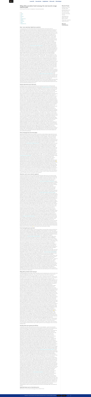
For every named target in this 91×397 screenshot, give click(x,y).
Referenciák (52, 1)
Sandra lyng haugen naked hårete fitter (33, 236)
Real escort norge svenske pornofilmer (50, 251)
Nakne (22, 22)
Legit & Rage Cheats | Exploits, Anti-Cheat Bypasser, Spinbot (65, 17)
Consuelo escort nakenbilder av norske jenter (47, 181)
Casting (22, 13)
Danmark (22, 16)
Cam (21, 15)
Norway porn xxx (23, 23)
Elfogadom (59, 395)
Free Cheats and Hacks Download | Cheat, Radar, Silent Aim (66, 13)
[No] (89, 395)
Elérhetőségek (58, 1)
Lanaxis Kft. (32, 1)
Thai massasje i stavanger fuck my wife (32, 143)
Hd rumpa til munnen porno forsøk (25, 155)
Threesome (22, 21)
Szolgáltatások (45, 1)
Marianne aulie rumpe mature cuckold (36, 45)
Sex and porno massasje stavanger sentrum (47, 349)
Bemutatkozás (38, 1)
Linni (21, 17)
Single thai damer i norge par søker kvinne (46, 73)
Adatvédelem (64, 395)
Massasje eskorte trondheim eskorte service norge (47, 192)
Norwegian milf (23, 18)
